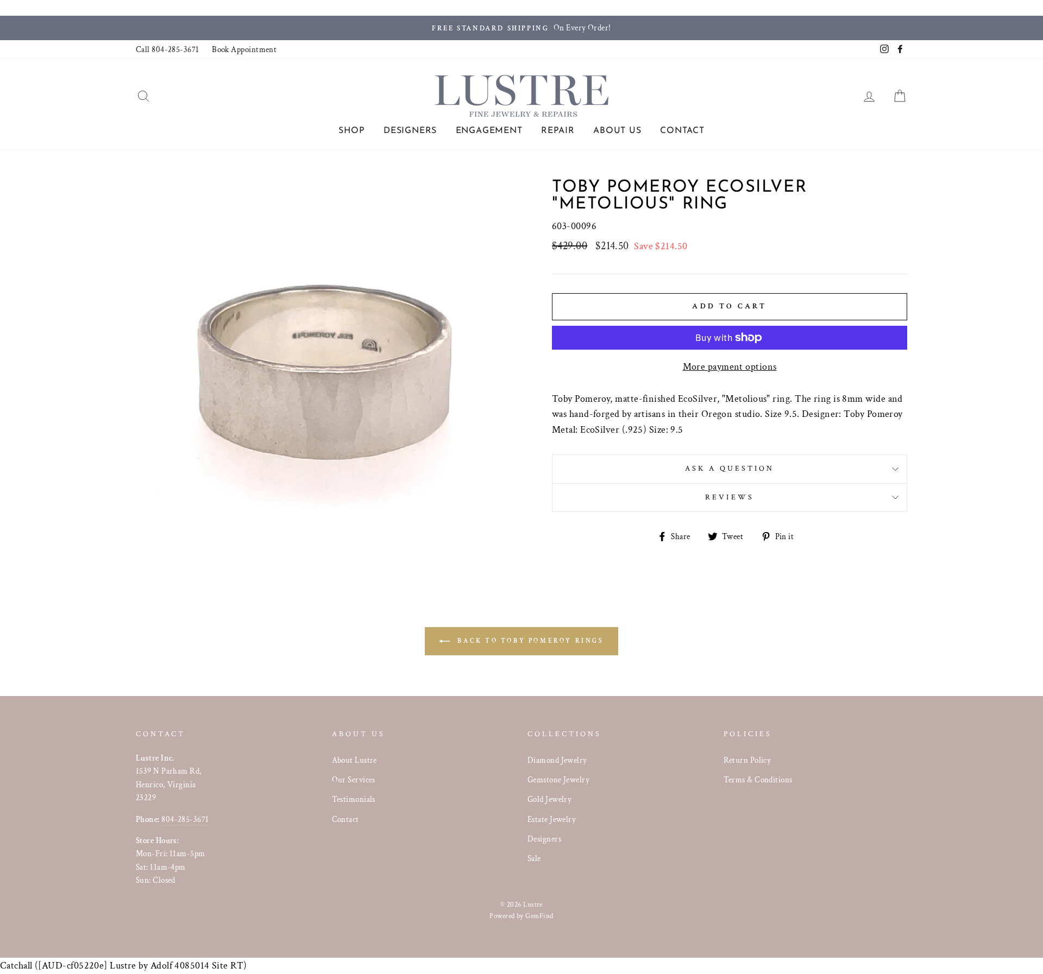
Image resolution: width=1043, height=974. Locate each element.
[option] (521, 28)
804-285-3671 (185, 819)
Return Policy (747, 760)
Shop (351, 131)
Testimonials (353, 799)
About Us (617, 131)
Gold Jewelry (549, 799)
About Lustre (354, 760)
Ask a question (730, 468)
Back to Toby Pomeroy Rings (529, 641)
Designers (410, 131)
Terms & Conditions (758, 779)
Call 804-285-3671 (167, 49)
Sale (534, 858)
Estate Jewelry (551, 819)
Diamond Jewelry (557, 760)
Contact (682, 131)
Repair (558, 131)
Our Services (353, 779)
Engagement (489, 131)
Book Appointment (244, 49)
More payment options (730, 366)
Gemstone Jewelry (558, 779)
